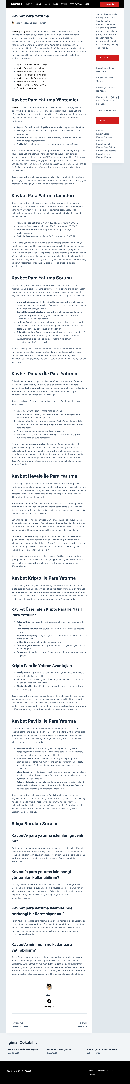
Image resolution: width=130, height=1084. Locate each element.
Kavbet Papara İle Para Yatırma (31, 74)
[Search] (97, 4)
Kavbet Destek (103, 144)
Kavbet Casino (103, 140)
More (87, 4)
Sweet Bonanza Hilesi (106, 110)
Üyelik (64, 4)
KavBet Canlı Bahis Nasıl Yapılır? (22, 1049)
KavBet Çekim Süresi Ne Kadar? (103, 1049)
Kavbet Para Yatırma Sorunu (30, 71)
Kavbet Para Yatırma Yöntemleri (32, 64)
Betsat (115, 1071)
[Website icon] (49, 1001)
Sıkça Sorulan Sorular (27, 88)
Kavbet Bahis (102, 134)
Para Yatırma (76, 4)
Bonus (38, 4)
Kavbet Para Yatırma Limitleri (31, 68)
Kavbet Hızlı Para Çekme (59, 1049)
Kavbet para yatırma (21, 31)
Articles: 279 (49, 1007)
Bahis (55, 4)
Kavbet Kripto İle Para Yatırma (31, 81)
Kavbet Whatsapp (104, 157)
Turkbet (92, 1074)
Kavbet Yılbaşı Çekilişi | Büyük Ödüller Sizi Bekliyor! (107, 100)
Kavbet (16, 4)
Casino (47, 4)
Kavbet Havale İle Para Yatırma (31, 78)
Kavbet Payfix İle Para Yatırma (31, 85)
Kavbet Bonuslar (104, 137)
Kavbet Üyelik (103, 154)
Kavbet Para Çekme (105, 147)
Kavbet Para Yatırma (106, 150)
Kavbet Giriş (103, 1071)
